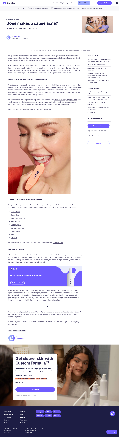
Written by (18, 337)
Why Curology (8, 417)
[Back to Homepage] (10, 3)
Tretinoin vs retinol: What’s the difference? (96, 103)
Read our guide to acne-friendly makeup (37, 110)
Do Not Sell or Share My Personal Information (34, 428)
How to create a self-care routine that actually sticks (98, 108)
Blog (21, 414)
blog (7, 20)
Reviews (6, 423)
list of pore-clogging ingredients (65, 100)
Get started (7, 411)
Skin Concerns (14, 20)
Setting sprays (16, 225)
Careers (22, 417)
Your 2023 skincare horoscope (96, 113)
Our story (6, 420)
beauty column (58, 243)
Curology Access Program (30, 430)
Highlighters (15, 231)
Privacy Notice (7, 432)
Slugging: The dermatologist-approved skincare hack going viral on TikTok (99, 98)
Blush (13, 234)
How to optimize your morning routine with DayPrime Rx (98, 81)
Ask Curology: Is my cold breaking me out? (98, 93)
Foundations (15, 212)
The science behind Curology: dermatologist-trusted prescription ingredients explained (97, 75)
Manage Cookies (28, 432)
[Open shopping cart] (117, 3)
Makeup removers (17, 228)
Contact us (23, 423)
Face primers (15, 221)
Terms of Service (7, 430)
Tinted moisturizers (18, 218)
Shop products (8, 414)
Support (22, 411)
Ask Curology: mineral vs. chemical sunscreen (98, 69)
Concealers (15, 215)
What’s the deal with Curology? (96, 65)
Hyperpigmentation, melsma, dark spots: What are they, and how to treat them (99, 60)
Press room (23, 420)
